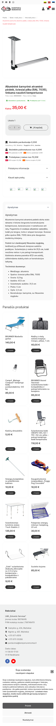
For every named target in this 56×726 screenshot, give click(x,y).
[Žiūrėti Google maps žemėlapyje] (2, 2)
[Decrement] (10, 128)
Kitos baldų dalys (30, 17)
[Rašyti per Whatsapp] (13, 2)
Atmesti (28, 713)
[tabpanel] (28, 256)
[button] (52, 671)
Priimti (28, 705)
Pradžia (5, 17)
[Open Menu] (53, 8)
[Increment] (18, 128)
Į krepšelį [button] (10, 350)
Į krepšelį (37, 127)
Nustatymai (28, 720)
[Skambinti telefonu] (9, 2)
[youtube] (13, 661)
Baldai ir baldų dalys (16, 17)
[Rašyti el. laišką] (6, 2)
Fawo (34, 96)
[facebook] (7, 661)
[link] (43, 8)
